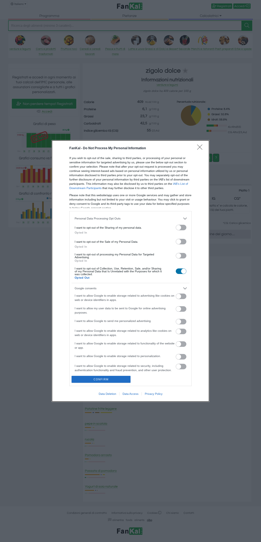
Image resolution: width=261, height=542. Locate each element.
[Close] (201, 148)
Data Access (130, 393)
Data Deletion (107, 393)
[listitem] (130, 218)
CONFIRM (101, 379)
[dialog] (130, 271)
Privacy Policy (154, 393)
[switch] (181, 227)
